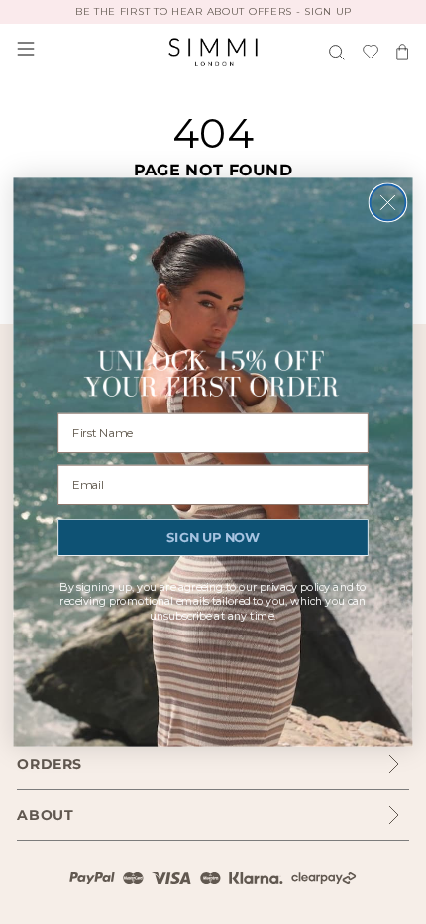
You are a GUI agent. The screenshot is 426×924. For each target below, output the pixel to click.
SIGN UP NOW (212, 537)
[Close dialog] (388, 203)
